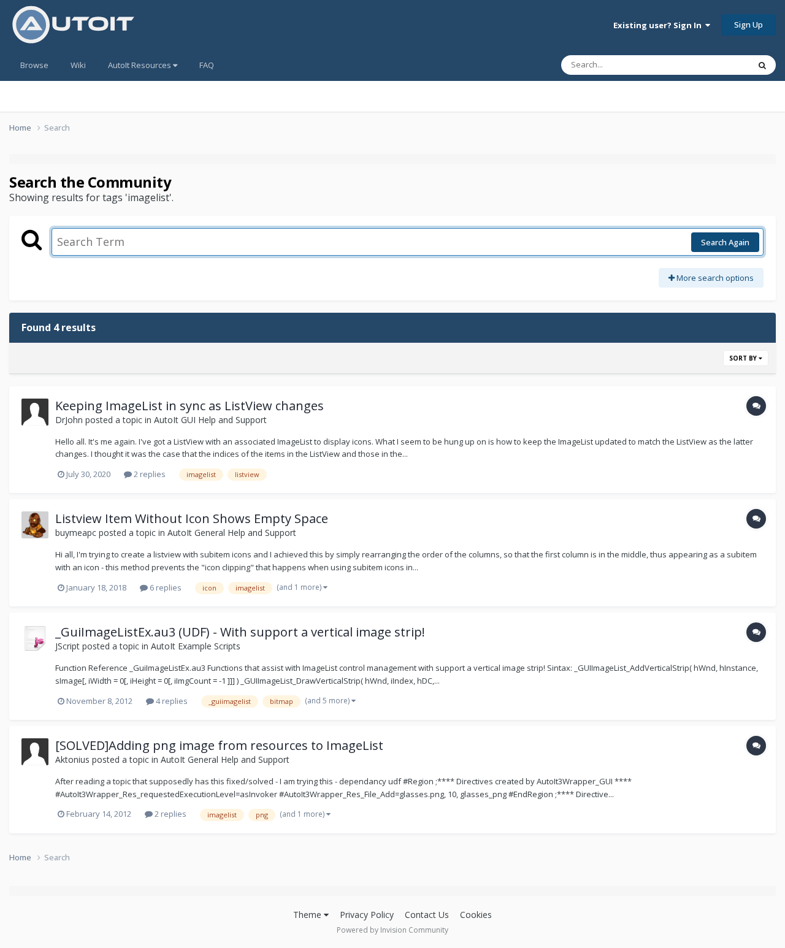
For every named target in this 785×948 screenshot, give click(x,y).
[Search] (762, 65)
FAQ (206, 65)
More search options (714, 277)
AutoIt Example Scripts (195, 646)
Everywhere (712, 64)
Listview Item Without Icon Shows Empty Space (191, 518)
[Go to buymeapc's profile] (34, 524)
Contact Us (427, 914)
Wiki (78, 65)
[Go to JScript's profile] (34, 638)
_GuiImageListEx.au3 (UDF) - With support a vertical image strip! (240, 632)
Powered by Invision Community (392, 930)
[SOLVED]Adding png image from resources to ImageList (219, 745)
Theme (308, 914)
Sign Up (748, 24)
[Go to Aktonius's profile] (34, 751)
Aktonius (72, 759)
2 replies (149, 474)
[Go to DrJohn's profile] (34, 412)
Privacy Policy (367, 914)
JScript (67, 646)
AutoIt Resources (140, 65)
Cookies (476, 914)
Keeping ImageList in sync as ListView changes (189, 405)
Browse (34, 65)
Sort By (744, 358)
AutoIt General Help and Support (231, 532)
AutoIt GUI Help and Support (210, 420)
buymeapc (75, 532)
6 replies (165, 587)
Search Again (725, 242)
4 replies (171, 700)
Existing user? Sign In (659, 25)
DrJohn (69, 420)
